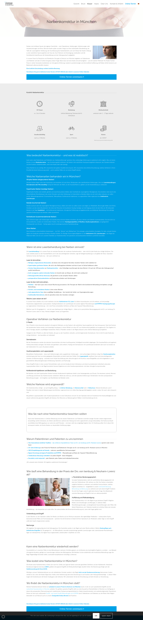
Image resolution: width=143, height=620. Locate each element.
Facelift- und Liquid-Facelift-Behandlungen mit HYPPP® (62, 593)
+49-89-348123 (60, 72)
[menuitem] (76, 3)
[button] (3, 616)
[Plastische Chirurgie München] (9, 3)
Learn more (106, 616)
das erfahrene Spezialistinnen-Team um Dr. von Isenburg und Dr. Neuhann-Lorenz (77, 443)
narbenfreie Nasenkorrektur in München (38, 589)
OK (96, 616)
